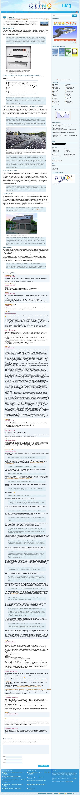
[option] (65, 32)
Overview (55, 95)
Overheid (68, 94)
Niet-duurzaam (69, 92)
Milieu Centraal (55, 153)
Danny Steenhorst (17, 19)
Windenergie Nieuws (56, 155)
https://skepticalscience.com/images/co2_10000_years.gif (29, 686)
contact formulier (69, 781)
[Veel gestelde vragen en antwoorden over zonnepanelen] (62, 52)
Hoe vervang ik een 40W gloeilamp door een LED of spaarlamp (39, 773)
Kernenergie (56, 90)
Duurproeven (69, 85)
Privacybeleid (49, 793)
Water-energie (56, 101)
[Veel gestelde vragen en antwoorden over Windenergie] (55, 52)
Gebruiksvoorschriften (42, 793)
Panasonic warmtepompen (70, 153)
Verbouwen (55, 99)
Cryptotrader (67, 148)
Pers (24, 12)
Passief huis (68, 95)
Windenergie (69, 101)
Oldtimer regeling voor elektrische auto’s (12, 776)
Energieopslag (56, 88)
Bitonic (53, 148)
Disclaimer (44, 12)
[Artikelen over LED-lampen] (75, 52)
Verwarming (68, 99)
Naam (4, 756)
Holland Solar (67, 151)
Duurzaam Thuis (55, 151)
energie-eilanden (14, 593)
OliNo (54, 94)
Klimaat (67, 90)
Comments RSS (69, 793)
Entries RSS (62, 793)
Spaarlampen (69, 97)
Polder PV (54, 154)
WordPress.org (55, 169)
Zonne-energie (25, 19)
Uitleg (67, 98)
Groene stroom (69, 88)
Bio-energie (55, 84)
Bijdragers (30, 12)
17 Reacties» (46, 19)
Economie (55, 87)
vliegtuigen (38, 209)
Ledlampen (55, 92)
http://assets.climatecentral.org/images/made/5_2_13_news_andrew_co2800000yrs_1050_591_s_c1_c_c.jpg (28, 689)
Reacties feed (55, 168)
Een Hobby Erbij (31, 788)
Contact (37, 12)
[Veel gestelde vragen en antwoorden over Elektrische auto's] (68, 52)
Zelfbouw (55, 102)
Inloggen (54, 165)
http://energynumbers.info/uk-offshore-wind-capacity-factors (19, 478)
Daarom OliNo (11, 12)
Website (4, 762)
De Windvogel (67, 150)
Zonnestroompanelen (68, 155)
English (73, 12)
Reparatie (55, 97)
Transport (55, 98)
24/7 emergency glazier (58, 135)
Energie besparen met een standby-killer (37, 780)
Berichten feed (55, 166)
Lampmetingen (69, 91)
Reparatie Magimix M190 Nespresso (36, 777)
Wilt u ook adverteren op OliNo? (64, 79)
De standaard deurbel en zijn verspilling (36, 784)
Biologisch (68, 84)
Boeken (55, 85)
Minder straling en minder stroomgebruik (12, 788)
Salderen (10, 17)
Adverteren (56, 793)
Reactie (4, 744)
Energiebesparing (70, 87)
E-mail (4, 759)
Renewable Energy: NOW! (69, 154)
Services (19, 12)
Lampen (55, 91)
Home (3, 12)
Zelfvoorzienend (69, 102)
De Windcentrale (55, 150)
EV (5, 110)
